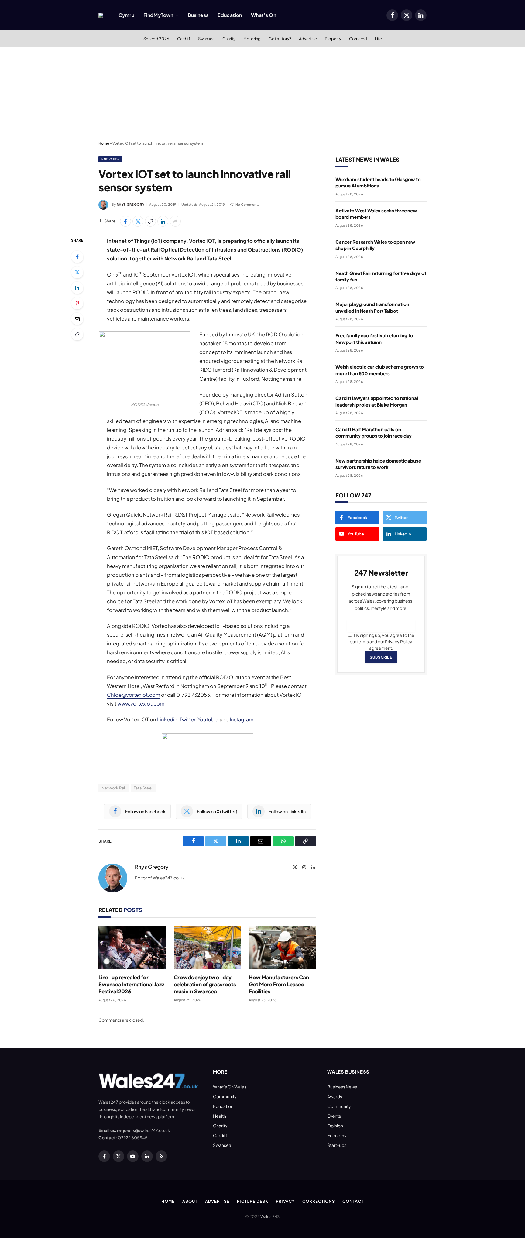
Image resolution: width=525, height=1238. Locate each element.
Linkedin (167, 719)
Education (230, 15)
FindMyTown (158, 15)
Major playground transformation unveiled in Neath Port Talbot (372, 307)
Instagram (241, 719)
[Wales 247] (100, 15)
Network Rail (113, 788)
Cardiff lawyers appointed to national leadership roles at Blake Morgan (376, 401)
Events (334, 1116)
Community (225, 1096)
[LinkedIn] (77, 288)
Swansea (206, 38)
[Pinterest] (77, 303)
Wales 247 (269, 1216)
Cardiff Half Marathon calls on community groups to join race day (373, 432)
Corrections (318, 1201)
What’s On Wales (229, 1086)
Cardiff (183, 38)
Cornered (358, 38)
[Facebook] (77, 257)
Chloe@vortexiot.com (133, 695)
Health (219, 1116)
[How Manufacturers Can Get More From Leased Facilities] (282, 947)
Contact (352, 1201)
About (189, 1201)
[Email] (77, 319)
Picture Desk (252, 1201)
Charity (228, 38)
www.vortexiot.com (140, 703)
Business (198, 15)
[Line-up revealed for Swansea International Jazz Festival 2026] (132, 947)
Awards (334, 1096)
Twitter (187, 719)
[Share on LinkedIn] (162, 221)
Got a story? (280, 38)
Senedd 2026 (156, 38)
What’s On (263, 15)
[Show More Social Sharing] (175, 221)
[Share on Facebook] (125, 221)
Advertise (308, 38)
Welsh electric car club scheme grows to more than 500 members (379, 370)
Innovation (110, 159)
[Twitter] (77, 272)
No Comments (247, 204)
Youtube (207, 719)
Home (103, 143)
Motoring (252, 38)
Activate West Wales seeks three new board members (376, 214)
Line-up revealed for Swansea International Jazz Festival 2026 (131, 984)
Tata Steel (143, 788)
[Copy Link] (150, 221)
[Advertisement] (262, 92)
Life (378, 38)
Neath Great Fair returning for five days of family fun (380, 276)
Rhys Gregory (130, 204)
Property (333, 38)
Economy (337, 1135)
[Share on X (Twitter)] (137, 221)
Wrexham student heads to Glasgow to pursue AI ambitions (378, 182)
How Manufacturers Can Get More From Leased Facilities (279, 984)
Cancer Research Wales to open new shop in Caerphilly (375, 245)
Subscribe (381, 657)
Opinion (335, 1125)
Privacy (285, 1201)
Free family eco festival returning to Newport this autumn (374, 338)
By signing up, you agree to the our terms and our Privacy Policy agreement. (382, 641)
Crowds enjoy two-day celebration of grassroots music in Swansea (205, 984)
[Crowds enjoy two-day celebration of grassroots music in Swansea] (207, 947)
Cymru (126, 15)
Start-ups (336, 1145)
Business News (342, 1086)
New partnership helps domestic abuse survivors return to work (378, 464)
